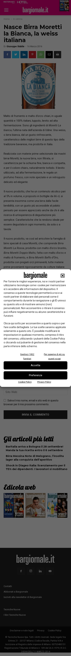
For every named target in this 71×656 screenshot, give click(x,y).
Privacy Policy (44, 382)
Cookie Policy (25, 382)
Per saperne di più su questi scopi (54, 356)
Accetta (35, 365)
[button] (62, 275)
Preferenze (35, 375)
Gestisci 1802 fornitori (27, 356)
